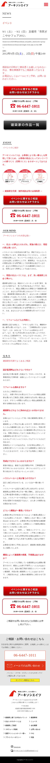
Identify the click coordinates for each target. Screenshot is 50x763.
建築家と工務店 (10, 725)
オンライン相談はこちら (25, 680)
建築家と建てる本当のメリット (16, 717)
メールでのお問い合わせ (26, 665)
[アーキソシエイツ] (14, 6)
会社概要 (34, 725)
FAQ (32, 733)
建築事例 (34, 717)
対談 (32, 737)
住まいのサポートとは (13, 721)
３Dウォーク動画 (11, 729)
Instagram (17, 747)
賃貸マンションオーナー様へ (15, 733)
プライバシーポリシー (13, 737)
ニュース (34, 721)
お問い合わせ (35, 729)
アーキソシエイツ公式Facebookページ (26, 751)
